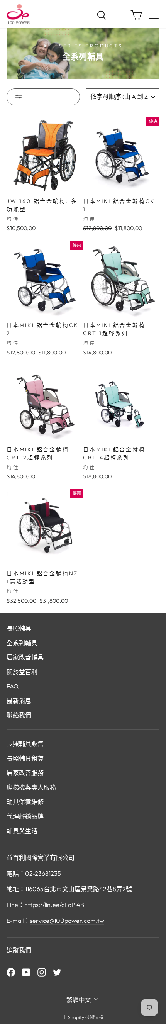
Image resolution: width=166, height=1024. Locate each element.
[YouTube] (26, 972)
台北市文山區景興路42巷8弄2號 (88, 889)
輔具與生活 (22, 831)
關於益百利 (22, 672)
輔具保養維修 (25, 801)
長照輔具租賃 (25, 758)
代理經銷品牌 (25, 816)
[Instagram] (41, 972)
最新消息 (19, 701)
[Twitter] (57, 972)
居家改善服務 (25, 772)
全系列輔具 (22, 643)
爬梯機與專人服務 (31, 787)
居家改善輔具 (25, 657)
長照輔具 (19, 628)
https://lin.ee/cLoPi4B (54, 905)
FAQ (13, 686)
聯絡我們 (19, 715)
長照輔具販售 (25, 744)
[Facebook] (11, 972)
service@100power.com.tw (67, 920)
